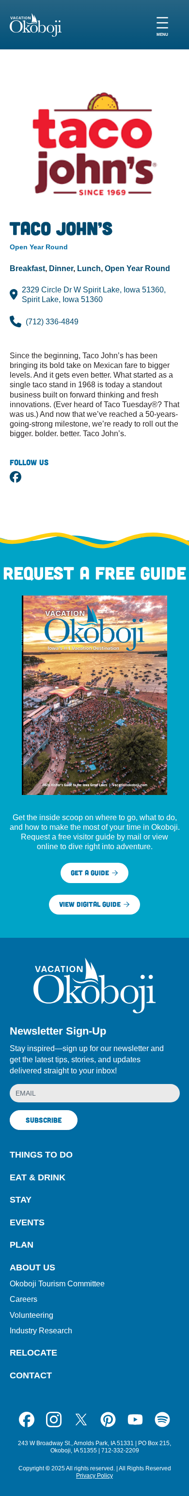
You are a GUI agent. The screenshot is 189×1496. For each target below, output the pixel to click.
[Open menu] (162, 25)
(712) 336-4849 (52, 321)
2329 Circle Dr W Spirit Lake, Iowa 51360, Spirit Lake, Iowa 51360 (94, 294)
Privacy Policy (94, 1475)
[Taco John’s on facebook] (15, 477)
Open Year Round (137, 268)
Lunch (89, 268)
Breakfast (27, 268)
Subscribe (44, 1119)
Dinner (61, 268)
